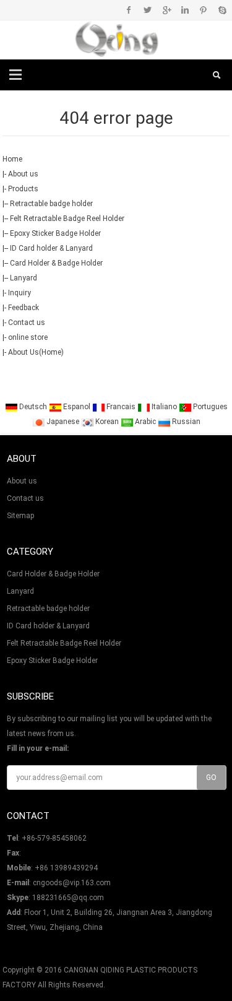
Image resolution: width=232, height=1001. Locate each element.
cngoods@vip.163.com (72, 882)
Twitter (147, 10)
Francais (121, 406)
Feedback (23, 307)
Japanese (63, 421)
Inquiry (19, 292)
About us (23, 174)
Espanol (76, 406)
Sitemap (20, 515)
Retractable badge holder (51, 203)
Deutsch (33, 406)
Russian (185, 421)
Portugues (209, 406)
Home (12, 159)
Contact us (26, 322)
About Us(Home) (36, 352)
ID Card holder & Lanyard (51, 248)
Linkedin (184, 10)
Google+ (166, 10)
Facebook (129, 10)
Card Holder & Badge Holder (56, 263)
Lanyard (23, 278)
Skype (222, 10)
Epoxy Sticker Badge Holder (55, 233)
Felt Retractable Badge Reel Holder (67, 218)
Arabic (145, 421)
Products (23, 188)
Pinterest (203, 10)
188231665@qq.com (68, 897)
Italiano (164, 406)
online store (28, 337)
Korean (107, 421)
